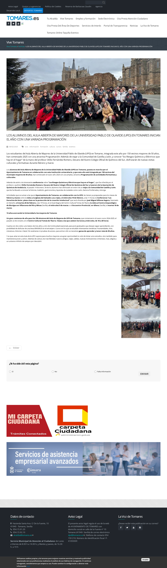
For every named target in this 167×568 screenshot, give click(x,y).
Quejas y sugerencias (31, 6)
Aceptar (145, 560)
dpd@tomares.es (76, 535)
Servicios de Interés (91, 25)
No (56, 371)
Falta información (104, 371)
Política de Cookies (53, 6)
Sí (12, 371)
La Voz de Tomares (150, 25)
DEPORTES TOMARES (33, 10)
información (34, 146)
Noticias (134, 25)
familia (65, 146)
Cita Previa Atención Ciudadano (132, 18)
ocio (26, 146)
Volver (16, 347)
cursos (58, 146)
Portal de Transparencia (115, 25)
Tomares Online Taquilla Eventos (63, 32)
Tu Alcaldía (52, 18)
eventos (72, 146)
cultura (52, 146)
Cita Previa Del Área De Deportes (63, 25)
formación (44, 146)
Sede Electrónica (106, 18)
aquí (28, 566)
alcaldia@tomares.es (23, 535)
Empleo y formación (86, 18)
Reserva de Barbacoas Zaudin (78, 6)
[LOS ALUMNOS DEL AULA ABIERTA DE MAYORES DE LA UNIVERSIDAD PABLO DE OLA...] (83, 129)
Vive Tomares (66, 18)
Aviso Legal (13, 6)
